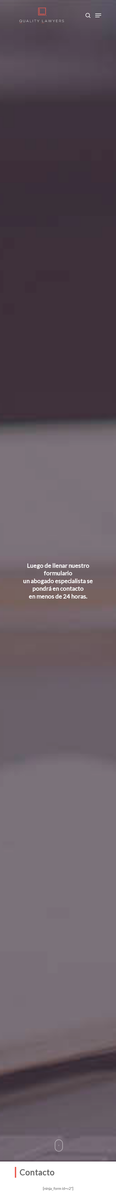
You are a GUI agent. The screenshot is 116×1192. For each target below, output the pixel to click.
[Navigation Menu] (98, 15)
